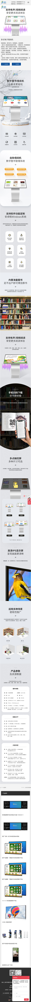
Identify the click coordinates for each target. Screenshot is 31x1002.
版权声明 (11, 989)
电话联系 (17, 64)
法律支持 (6, 989)
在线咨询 (6, 64)
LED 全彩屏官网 (6, 993)
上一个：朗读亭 (3, 787)
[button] (2, 20)
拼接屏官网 (12, 993)
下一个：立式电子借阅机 (26, 787)
